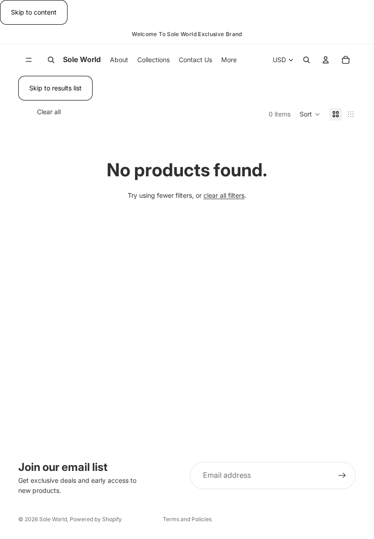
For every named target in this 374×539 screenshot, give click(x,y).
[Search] (51, 60)
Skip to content (34, 12)
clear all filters (223, 195)
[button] (310, 114)
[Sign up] (342, 475)
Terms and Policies (187, 519)
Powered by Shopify (96, 519)
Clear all (49, 112)
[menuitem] (229, 59)
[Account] (326, 60)
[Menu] (28, 60)
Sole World (53, 519)
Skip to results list (55, 88)
